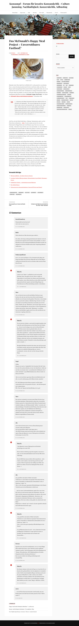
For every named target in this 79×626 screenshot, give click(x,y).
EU (63, 85)
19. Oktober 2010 (21, 437)
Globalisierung (60, 90)
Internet (59, 92)
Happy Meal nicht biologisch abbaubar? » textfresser (21, 606)
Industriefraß (68, 90)
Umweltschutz (69, 103)
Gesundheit (33, 192)
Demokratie (59, 83)
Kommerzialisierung (61, 94)
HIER (23, 123)
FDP (66, 85)
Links (29, 12)
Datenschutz (14, 12)
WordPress (34, 623)
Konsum (69, 94)
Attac (61, 79)
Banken (58, 81)
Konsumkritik (60, 96)
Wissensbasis (49, 12)
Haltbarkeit (40, 192)
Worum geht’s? (63, 12)
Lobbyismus (71, 98)
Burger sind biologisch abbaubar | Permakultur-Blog (21, 609)
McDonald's (18, 194)
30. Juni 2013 (19, 598)
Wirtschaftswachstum (62, 109)
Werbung (69, 105)
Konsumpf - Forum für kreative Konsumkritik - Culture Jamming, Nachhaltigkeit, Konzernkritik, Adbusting (39, 5)
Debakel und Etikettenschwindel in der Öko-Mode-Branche (39, 204)
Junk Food (12, 194)
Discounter (66, 83)
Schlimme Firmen (60, 103)
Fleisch (65, 87)
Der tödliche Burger (15, 185)
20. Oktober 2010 (21, 560)
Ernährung (15, 54)
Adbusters (59, 77)
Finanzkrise (59, 87)
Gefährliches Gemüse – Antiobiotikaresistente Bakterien (23, 182)
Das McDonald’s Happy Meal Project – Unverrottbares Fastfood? (27, 44)
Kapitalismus (65, 92)
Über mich (41, 12)
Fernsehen (71, 85)
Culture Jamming (65, 81)
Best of (56, 12)
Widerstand (59, 107)
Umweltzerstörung (61, 105)
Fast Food (27, 192)
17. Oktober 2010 (23, 53)
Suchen (57, 54)
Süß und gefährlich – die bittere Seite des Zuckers (22, 175)
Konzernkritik (22, 54)
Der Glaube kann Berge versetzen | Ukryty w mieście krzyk (23, 611)
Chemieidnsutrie (13, 192)
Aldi (58, 79)
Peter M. (13, 53)
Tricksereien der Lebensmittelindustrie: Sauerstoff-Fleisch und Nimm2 (26, 187)
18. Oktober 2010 (21, 314)
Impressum (22, 12)
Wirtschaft (66, 107)
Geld (69, 87)
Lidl (67, 98)
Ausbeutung (67, 79)
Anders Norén (51, 623)
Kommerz (72, 92)
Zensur (70, 109)
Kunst (27, 54)
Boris (17, 232)
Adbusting (65, 77)
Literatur (35, 12)
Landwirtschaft (60, 98)
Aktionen (71, 77)
